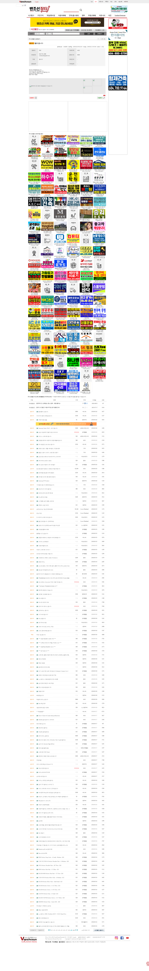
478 (69, 930)
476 (64, 930)
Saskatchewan (120, 15)
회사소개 (48, 942)
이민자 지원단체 (100, 942)
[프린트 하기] (102, 39)
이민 (109, 15)
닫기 (23, 5)
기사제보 (55, 942)
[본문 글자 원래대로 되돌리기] (100, 39)
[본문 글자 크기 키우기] (98, 39)
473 (57, 930)
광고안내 (62, 942)
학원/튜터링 (51, 15)
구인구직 (40, 15)
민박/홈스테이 (74, 15)
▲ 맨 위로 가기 (86, 930)
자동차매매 (62, 15)
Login (36, 1)
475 (62, 930)
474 (59, 930)
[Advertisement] (48, 116)
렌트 (83, 15)
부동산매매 (92, 15)
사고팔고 (31, 15)
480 (74, 930)
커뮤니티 (102, 15)
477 (66, 930)
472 (54, 930)
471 (52, 930)
